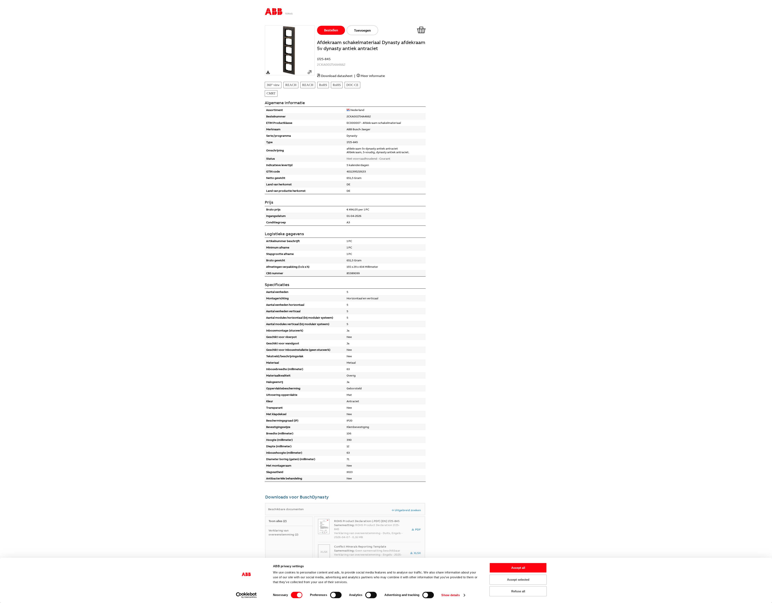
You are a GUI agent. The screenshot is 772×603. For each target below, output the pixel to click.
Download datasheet (337, 76)
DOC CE (352, 85)
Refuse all (518, 591)
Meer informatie (373, 76)
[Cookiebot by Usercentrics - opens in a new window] (246, 595)
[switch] (336, 595)
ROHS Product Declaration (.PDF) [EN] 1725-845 (366, 521)
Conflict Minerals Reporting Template (360, 546)
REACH (291, 85)
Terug (289, 13)
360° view (273, 85)
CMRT (271, 93)
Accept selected (518, 579)
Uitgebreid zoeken (408, 510)
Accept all (518, 567)
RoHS (323, 85)
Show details (450, 595)
